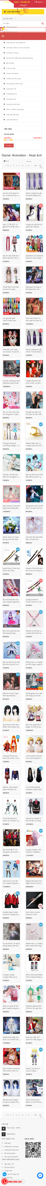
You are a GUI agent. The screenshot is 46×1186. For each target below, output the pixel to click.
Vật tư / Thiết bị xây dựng (15, 109)
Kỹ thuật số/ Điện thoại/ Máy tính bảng (19, 58)
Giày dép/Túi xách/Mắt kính (15, 43)
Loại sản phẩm (8, 18)
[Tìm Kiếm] (42, 23)
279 (40, 166)
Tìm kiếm (9, 145)
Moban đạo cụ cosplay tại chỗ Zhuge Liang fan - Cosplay (34, 664)
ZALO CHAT (29, 1139)
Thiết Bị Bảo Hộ (11, 94)
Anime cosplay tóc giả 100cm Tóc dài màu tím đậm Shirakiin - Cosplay (34, 351)
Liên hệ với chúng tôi (11, 1157)
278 (35, 166)
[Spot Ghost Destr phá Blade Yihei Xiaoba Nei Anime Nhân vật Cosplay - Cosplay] (11, 712)
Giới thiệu (7, 1143)
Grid (7, 161)
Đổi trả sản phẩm (9, 1153)
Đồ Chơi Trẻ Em (9, 1167)
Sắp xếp (29, 161)
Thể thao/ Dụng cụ (12, 53)
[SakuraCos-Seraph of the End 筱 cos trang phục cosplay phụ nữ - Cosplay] (34, 806)
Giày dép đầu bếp (12, 115)
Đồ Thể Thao (8, 1177)
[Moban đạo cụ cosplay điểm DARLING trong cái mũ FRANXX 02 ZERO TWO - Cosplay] (34, 931)
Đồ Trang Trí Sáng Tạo (11, 1174)
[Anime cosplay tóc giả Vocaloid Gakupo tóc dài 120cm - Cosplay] (34, 181)
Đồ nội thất (10, 63)
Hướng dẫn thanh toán (11, 1150)
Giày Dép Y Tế (11, 89)
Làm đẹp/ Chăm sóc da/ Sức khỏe (17, 48)
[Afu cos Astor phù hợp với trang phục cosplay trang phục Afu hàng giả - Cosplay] (11, 400)
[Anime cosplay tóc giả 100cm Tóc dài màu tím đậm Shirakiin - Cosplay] (34, 337)
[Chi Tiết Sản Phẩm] (7, 174)
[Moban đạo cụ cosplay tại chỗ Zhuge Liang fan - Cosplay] (34, 650)
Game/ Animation (12, 73)
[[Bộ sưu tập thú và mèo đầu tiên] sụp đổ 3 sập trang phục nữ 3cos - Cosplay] (11, 650)
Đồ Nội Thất (8, 1171)
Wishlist (40, 2)
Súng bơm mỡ (11, 99)
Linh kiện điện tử (12, 120)
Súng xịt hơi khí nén (13, 104)
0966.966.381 (11, 1134)
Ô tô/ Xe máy (10, 68)
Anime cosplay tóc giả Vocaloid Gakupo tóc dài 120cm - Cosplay (34, 195)
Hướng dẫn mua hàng (11, 1146)
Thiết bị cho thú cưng (13, 79)
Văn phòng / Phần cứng (14, 84)
